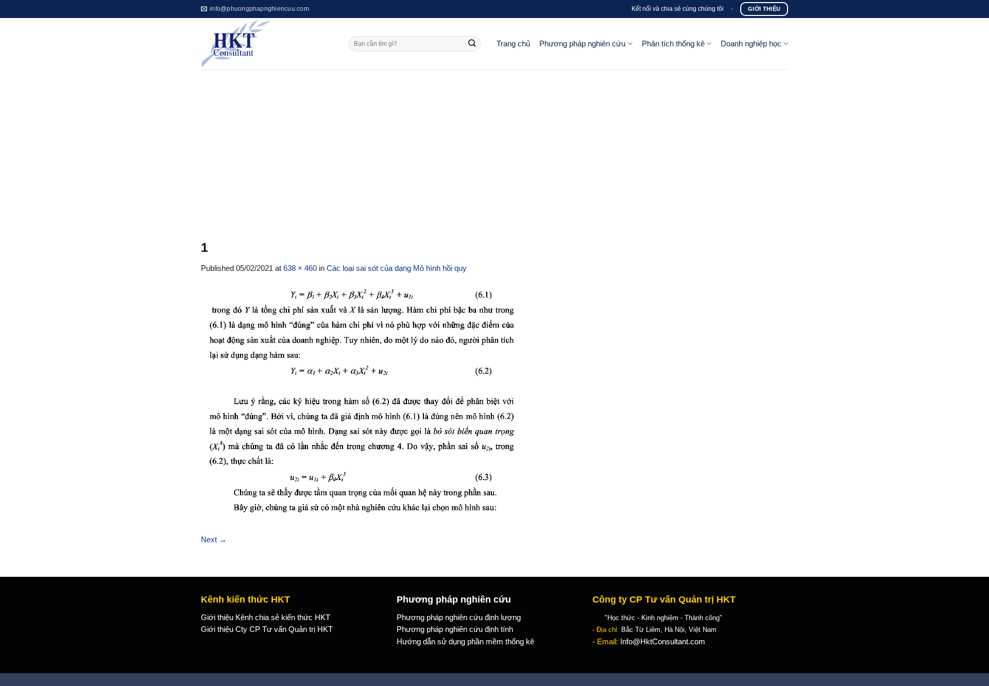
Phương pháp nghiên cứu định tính (455, 629)
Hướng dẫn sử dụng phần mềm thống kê (465, 642)
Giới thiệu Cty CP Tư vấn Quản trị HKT (267, 629)
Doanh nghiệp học (751, 44)
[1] (365, 404)
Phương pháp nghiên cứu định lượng (459, 617)
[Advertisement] (494, 147)
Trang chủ (513, 44)
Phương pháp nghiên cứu (582, 44)
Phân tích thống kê (673, 44)
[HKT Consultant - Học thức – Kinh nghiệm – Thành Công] (267, 44)
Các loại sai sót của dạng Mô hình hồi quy (397, 268)
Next (214, 540)
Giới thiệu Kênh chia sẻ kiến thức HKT (265, 617)
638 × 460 (300, 268)
